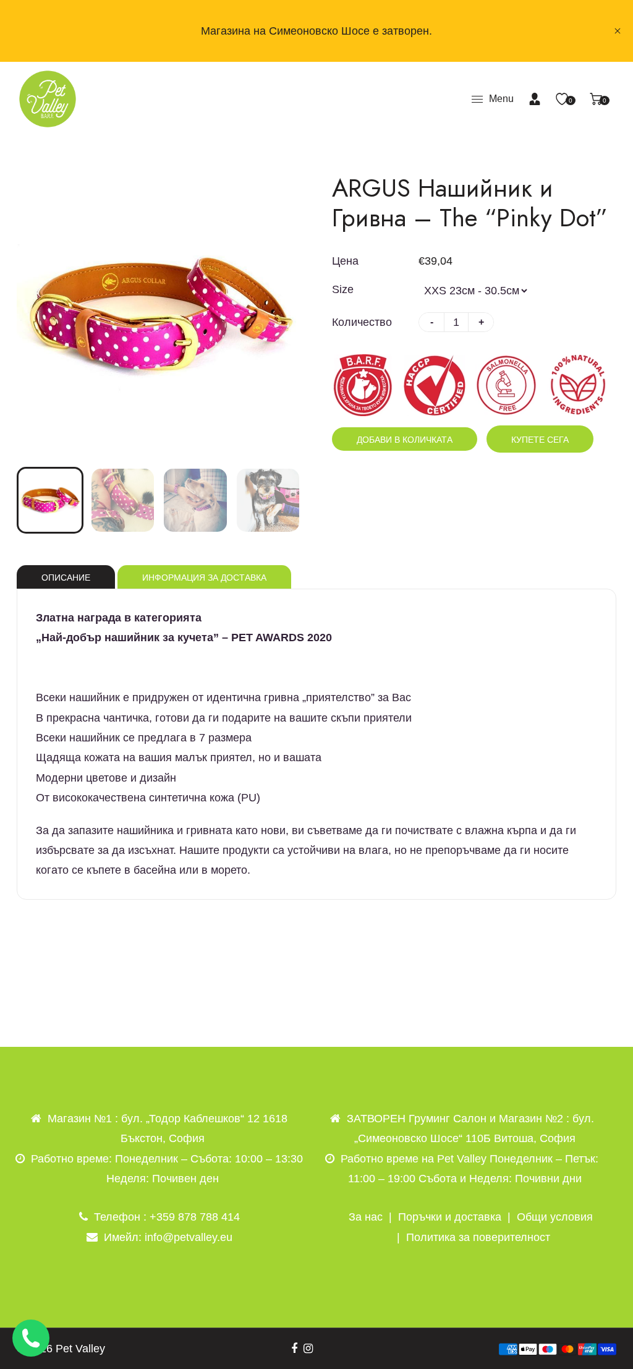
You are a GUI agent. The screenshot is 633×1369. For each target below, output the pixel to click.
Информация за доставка (204, 577)
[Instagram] (308, 1348)
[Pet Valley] (48, 98)
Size (343, 289)
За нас (366, 1217)
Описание (65, 577)
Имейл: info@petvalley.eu (168, 1237)
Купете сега (540, 440)
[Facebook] (294, 1348)
